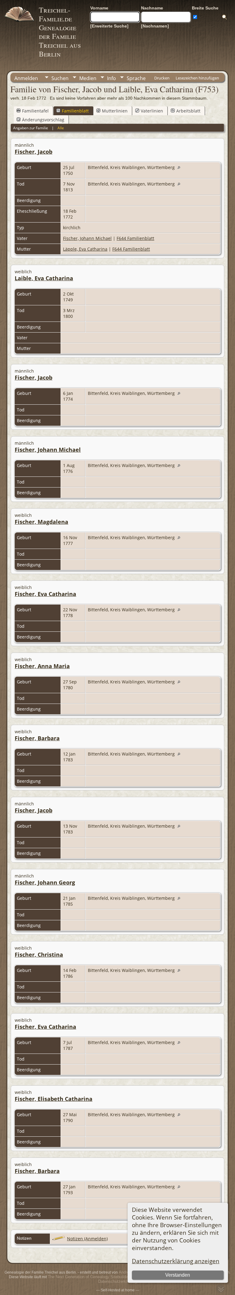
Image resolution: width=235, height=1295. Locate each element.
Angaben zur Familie (30, 128)
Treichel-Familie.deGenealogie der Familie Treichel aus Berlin (60, 32)
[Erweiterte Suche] (109, 26)
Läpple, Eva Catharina (85, 249)
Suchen (60, 78)
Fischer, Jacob (33, 151)
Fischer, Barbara (37, 738)
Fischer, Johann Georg (45, 882)
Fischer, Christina (39, 954)
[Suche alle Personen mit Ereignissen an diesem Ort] (180, 167)
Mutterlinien (115, 111)
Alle (61, 128)
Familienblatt (75, 111)
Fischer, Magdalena (41, 521)
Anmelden (26, 78)
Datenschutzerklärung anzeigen (175, 1261)
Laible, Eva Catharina (44, 278)
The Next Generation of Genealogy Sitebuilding (89, 1277)
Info (111, 78)
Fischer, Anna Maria (42, 666)
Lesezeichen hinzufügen (197, 78)
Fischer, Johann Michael (87, 238)
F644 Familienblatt (135, 238)
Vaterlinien (152, 111)
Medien (87, 78)
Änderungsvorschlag (43, 120)
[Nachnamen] (155, 26)
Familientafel (35, 111)
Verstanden (177, 1275)
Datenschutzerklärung (117, 1281)
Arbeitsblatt (188, 111)
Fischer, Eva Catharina (45, 594)
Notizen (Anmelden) (87, 1239)
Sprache (136, 78)
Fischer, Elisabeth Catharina (53, 1098)
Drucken (162, 78)
